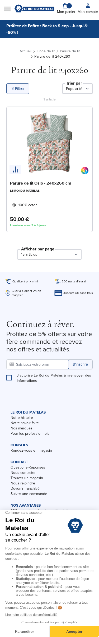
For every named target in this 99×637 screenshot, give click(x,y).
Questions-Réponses (28, 467)
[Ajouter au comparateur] (15, 169)
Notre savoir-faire (25, 422)
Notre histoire (22, 417)
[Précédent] (12, 25)
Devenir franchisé (25, 488)
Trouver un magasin (27, 477)
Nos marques (21, 428)
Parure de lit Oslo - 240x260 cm (40, 183)
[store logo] (34, 8)
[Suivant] (86, 25)
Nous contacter (23, 472)
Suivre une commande (29, 493)
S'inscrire (80, 364)
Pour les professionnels (30, 433)
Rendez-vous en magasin (31, 450)
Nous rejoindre (23, 483)
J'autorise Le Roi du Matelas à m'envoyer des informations (54, 378)
